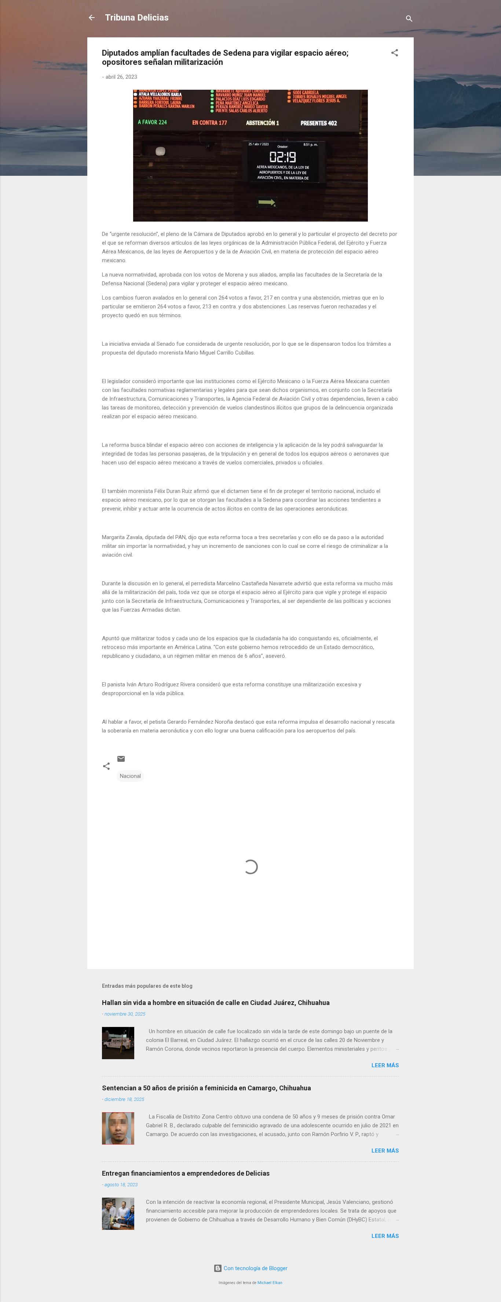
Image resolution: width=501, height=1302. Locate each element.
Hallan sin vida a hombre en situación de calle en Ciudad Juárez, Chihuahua (216, 1002)
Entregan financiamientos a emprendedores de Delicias (186, 1173)
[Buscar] (409, 20)
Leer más (385, 1065)
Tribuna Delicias (137, 17)
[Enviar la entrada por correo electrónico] (121, 761)
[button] (394, 54)
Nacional (130, 776)
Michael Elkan (269, 1282)
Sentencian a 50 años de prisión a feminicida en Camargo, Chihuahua (206, 1088)
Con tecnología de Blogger (255, 1268)
